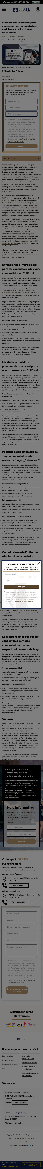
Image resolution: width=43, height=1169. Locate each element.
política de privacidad (20, 601)
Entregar (21, 587)
